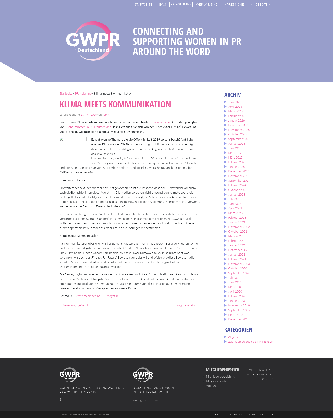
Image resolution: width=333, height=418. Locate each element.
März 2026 (235, 111)
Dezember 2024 (238, 171)
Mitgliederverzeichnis (220, 376)
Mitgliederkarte (216, 381)
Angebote (259, 4)
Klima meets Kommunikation (115, 104)
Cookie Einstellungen (260, 414)
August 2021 (236, 254)
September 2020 (239, 273)
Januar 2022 (236, 245)
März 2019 (235, 314)
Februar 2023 (237, 217)
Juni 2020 (234, 282)
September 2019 (239, 310)
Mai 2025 (234, 153)
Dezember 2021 (238, 250)
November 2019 (239, 305)
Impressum (218, 414)
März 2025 (235, 157)
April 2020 (235, 291)
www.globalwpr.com (146, 400)
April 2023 (235, 208)
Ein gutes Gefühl (187, 305)
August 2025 (236, 143)
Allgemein (234, 337)
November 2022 (239, 227)
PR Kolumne (181, 4)
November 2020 (239, 264)
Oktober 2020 (237, 268)
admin (105, 114)
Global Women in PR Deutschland (88, 126)
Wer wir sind (207, 4)
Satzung (267, 379)
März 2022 (235, 236)
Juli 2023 (234, 199)
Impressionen (234, 4)
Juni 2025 (234, 148)
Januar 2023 (236, 222)
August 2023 (236, 194)
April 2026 (235, 106)
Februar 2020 (237, 296)
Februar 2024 (237, 185)
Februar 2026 (237, 116)
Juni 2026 (234, 102)
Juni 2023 (234, 204)
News (161, 4)
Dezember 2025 (238, 125)
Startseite (143, 4)
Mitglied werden (261, 369)
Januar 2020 (236, 301)
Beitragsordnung (260, 374)
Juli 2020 (234, 278)
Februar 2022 (237, 241)
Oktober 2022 (237, 231)
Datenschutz (236, 414)
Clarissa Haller (161, 122)
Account (211, 386)
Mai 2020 (234, 287)
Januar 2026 (236, 120)
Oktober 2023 (237, 190)
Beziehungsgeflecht (75, 305)
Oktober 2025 (237, 134)
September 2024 (239, 180)
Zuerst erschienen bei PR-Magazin (95, 296)
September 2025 (239, 139)
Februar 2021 (237, 259)
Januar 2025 (236, 167)
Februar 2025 (237, 162)
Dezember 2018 (238, 319)
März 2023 (235, 213)
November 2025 (239, 130)
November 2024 (239, 176)
